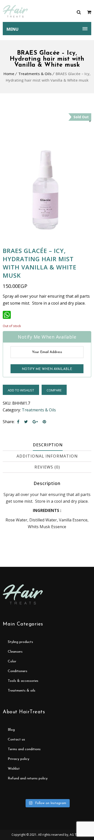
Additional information (47, 456)
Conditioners (17, 671)
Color (12, 661)
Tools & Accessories (23, 681)
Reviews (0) (47, 467)
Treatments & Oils (35, 73)
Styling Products (20, 642)
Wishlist (14, 769)
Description (48, 445)
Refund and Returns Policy (28, 778)
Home (9, 73)
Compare (54, 390)
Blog (11, 730)
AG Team (76, 835)
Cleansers (15, 652)
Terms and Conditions (24, 749)
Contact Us (16, 739)
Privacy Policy (18, 759)
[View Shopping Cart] (89, 12)
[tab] (47, 445)
